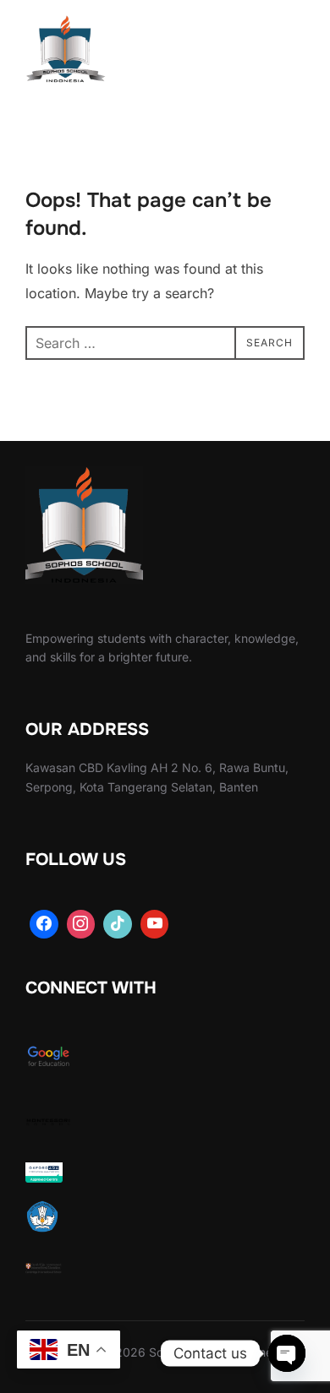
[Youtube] (154, 924)
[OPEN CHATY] (286, 1353)
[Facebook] (44, 924)
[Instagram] (81, 924)
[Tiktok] (117, 924)
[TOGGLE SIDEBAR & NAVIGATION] (288, 52)
